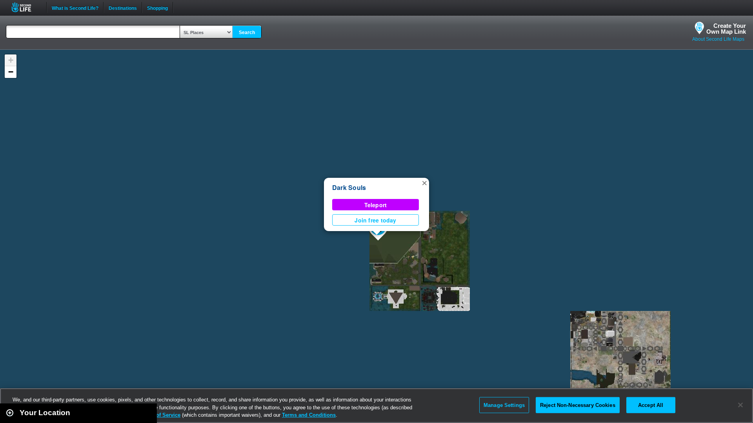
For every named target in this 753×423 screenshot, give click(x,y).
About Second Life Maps (718, 39)
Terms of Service (160, 415)
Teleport (375, 205)
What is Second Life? (75, 7)
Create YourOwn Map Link (726, 28)
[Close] (740, 405)
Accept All (650, 405)
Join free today (375, 220)
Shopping (157, 7)
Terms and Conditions (309, 415)
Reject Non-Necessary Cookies (577, 405)
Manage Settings (504, 405)
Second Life (25, 7)
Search (247, 32)
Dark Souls (349, 187)
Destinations (123, 7)
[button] (424, 182)
